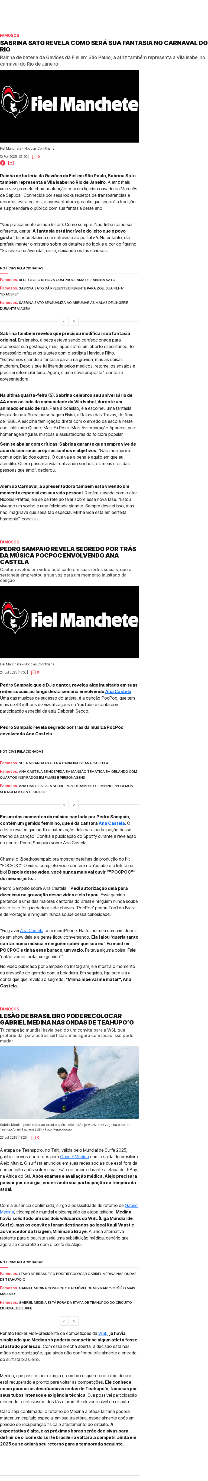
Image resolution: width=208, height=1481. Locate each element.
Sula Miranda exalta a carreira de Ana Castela (63, 763)
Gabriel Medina (74, 1156)
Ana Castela (118, 691)
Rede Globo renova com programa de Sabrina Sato (67, 280)
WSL (102, 1333)
